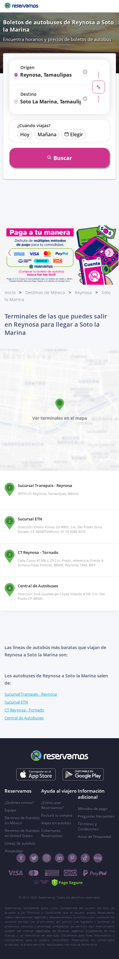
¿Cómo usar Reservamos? (52, 805)
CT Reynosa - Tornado (24, 710)
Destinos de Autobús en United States (22, 833)
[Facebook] (21, 858)
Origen (27, 67)
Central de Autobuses (24, 718)
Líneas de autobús (20, 843)
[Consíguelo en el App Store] (36, 774)
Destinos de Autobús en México (22, 820)
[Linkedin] (59, 858)
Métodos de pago (92, 808)
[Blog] (98, 858)
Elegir (76, 134)
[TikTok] (85, 858)
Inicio (10, 292)
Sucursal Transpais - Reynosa (31, 694)
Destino (28, 94)
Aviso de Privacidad (94, 836)
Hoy (25, 134)
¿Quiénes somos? (19, 802)
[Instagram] (46, 858)
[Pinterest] (72, 858)
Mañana (47, 134)
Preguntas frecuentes (96, 816)
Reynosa (83, 292)
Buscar (62, 158)
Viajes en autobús (56, 822)
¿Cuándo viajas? (33, 125)
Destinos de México (45, 292)
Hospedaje (14, 850)
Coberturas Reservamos (51, 833)
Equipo (10, 810)
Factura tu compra (56, 815)
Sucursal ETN (16, 702)
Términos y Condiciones (88, 826)
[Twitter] (33, 858)
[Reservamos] (21, 6)
